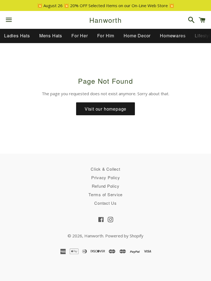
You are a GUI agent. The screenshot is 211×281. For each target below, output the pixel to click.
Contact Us (105, 203)
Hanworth (105, 20)
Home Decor (137, 35)
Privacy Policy (105, 177)
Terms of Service (105, 194)
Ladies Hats (17, 35)
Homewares (172, 35)
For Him (106, 35)
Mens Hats (50, 35)
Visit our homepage (105, 109)
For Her (79, 35)
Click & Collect (105, 169)
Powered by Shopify (124, 235)
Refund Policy (106, 186)
